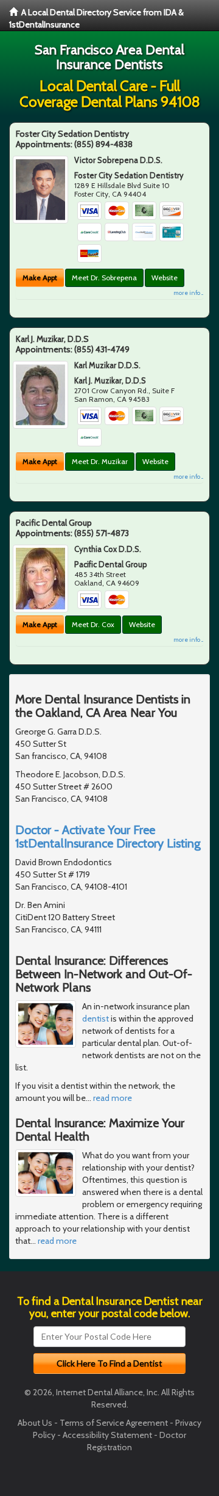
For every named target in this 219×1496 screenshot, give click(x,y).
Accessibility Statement (107, 1434)
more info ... (188, 293)
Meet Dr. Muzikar (100, 461)
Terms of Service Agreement (114, 1422)
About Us (35, 1422)
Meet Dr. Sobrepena (104, 277)
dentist (95, 1018)
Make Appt (40, 277)
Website (164, 277)
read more (112, 1097)
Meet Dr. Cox (93, 624)
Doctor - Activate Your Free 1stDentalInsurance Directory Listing (108, 836)
